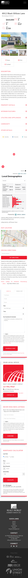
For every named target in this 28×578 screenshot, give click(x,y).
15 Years (12, 456)
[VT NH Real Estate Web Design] (14, 571)
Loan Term (5, 453)
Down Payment (6, 466)
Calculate (10, 480)
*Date (4, 305)
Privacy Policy (8, 343)
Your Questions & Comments (9, 316)
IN (11, 281)
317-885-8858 (9, 387)
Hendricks (16, 281)
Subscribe (10, 436)
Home (2, 281)
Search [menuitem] (14, 521)
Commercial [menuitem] (14, 526)
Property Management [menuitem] (14, 529)
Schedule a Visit (19, 291)
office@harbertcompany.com (14, 540)
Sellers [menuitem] (14, 524)
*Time (4, 311)
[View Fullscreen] (3, 237)
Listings (8, 281)
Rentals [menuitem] (14, 527)
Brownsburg (24, 281)
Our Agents (20, 393)
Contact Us (8, 291)
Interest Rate (6, 471)
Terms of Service (7, 354)
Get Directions (14, 257)
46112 (4, 283)
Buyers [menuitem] (14, 523)
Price (4, 460)
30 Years (6, 456)
